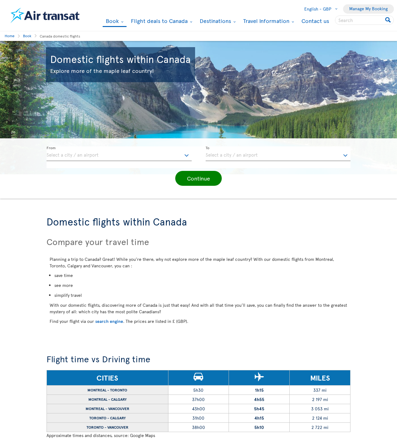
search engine (109, 321)
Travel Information (265, 21)
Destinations (215, 21)
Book (111, 21)
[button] (198, 178)
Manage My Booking (368, 8)
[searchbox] (364, 20)
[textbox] (119, 153)
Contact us (315, 21)
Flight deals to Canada (158, 21)
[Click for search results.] (388, 20)
